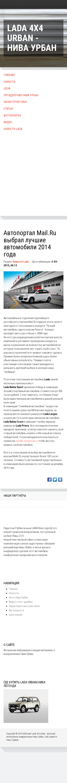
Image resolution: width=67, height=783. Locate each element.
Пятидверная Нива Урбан (21, 95)
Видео (8, 122)
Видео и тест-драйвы (21, 601)
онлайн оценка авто (27, 440)
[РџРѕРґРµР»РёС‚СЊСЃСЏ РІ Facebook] (49, 479)
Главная (9, 75)
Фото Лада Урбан (18, 597)
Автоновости (16, 610)
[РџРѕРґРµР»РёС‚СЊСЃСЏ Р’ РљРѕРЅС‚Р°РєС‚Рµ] (60, 479)
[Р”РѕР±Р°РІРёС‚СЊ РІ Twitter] (55, 479)
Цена (7, 88)
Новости (9, 82)
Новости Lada (13, 129)
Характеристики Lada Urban (24, 606)
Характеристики (15, 102)
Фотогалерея (12, 115)
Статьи (8, 108)
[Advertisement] (33, 169)
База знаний (15, 614)
